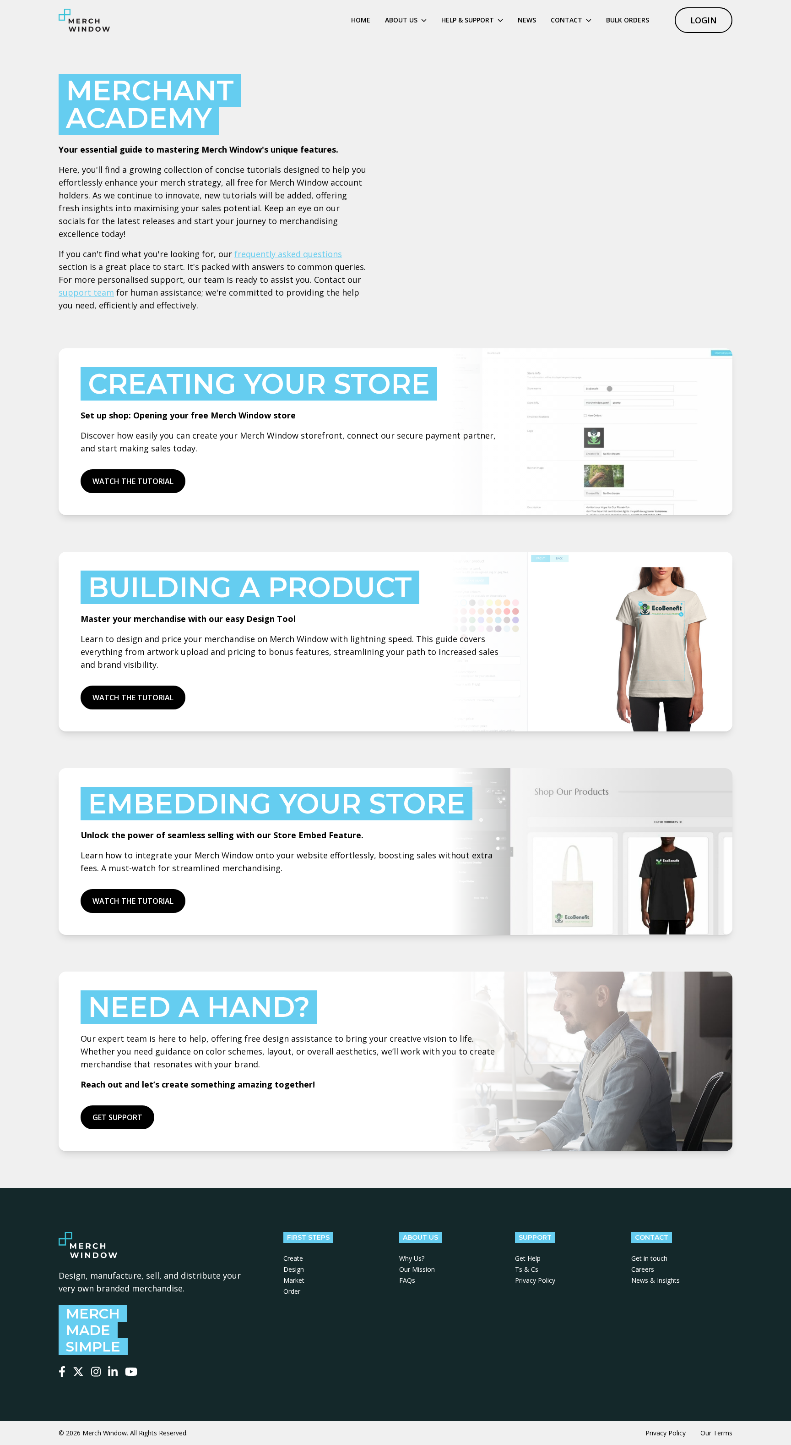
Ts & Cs (526, 1269)
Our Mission (417, 1269)
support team (86, 292)
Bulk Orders (627, 20)
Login (703, 20)
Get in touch (649, 1258)
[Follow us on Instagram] (96, 1371)
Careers (642, 1269)
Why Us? (411, 1258)
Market (293, 1280)
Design (293, 1269)
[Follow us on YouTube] (131, 1371)
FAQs (407, 1280)
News (527, 20)
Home (360, 20)
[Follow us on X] (78, 1371)
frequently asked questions (288, 253)
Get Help (528, 1258)
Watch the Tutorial (132, 481)
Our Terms (716, 1433)
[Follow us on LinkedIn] (113, 1371)
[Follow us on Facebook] (62, 1371)
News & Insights (655, 1280)
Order (291, 1291)
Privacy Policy (535, 1280)
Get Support (117, 1117)
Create (293, 1258)
